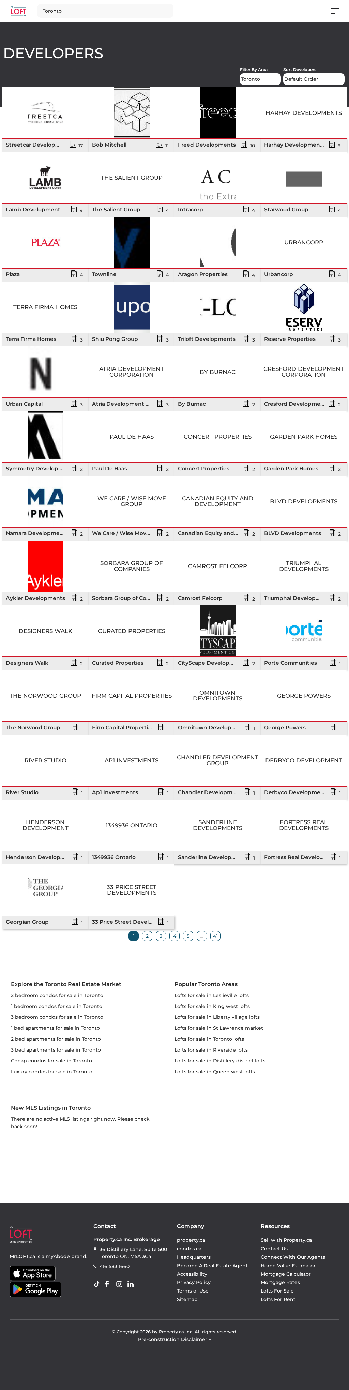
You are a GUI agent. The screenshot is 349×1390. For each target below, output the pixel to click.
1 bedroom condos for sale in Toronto (56, 1006)
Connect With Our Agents (293, 1257)
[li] (132, 1284)
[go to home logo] (21, 1235)
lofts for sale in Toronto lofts (209, 1039)
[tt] (98, 1284)
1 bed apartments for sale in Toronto (55, 1028)
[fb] (109, 1284)
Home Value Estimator (288, 1266)
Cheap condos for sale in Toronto (51, 1061)
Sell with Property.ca (286, 1240)
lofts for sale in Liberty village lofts (217, 1017)
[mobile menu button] (339, 11)
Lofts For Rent (278, 1299)
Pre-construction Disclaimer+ (174, 1339)
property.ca (191, 1240)
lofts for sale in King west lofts (212, 1006)
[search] (122, 11)
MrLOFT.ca (22, 1256)
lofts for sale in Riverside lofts (211, 1050)
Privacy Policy (194, 1283)
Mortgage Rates (280, 1283)
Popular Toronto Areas (206, 984)
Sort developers (299, 69)
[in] (120, 1284)
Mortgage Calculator (286, 1274)
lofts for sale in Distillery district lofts (219, 1061)
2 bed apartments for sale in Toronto (56, 1039)
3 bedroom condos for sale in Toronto (57, 1017)
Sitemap (187, 1299)
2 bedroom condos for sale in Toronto (57, 995)
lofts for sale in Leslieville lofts (211, 995)
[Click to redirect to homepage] (18, 11)
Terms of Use (193, 1291)
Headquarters (194, 1257)
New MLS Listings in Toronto (51, 1108)
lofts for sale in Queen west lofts (214, 1072)
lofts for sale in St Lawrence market (218, 1028)
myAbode (58, 1256)
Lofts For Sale (277, 1291)
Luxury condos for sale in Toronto (51, 1072)
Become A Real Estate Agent (212, 1266)
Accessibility (192, 1274)
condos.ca (189, 1249)
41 (215, 936)
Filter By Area (254, 69)
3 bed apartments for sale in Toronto (56, 1050)
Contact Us (274, 1249)
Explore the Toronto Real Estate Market (66, 984)
